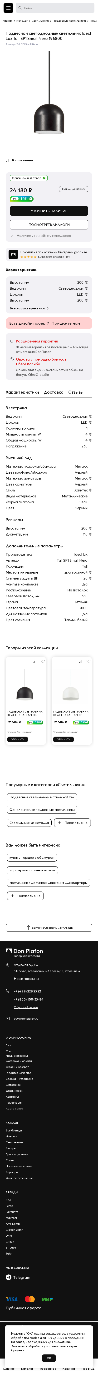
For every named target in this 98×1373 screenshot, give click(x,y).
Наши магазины (26, 978)
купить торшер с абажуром (32, 857)
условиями (77, 1333)
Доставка (54, 392)
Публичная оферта (23, 1307)
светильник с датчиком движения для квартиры (49, 883)
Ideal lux (81, 554)
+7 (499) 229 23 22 (27, 991)
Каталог (12, 1123)
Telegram (20, 1277)
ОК (49, 1358)
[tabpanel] (49, 97)
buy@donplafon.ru (26, 1018)
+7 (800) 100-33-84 (29, 999)
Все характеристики (27, 308)
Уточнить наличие (49, 211)
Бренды (12, 1192)
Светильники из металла (29, 823)
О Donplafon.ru (18, 1037)
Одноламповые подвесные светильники (42, 810)
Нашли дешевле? (73, 189)
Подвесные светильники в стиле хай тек (42, 797)
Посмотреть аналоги (49, 225)
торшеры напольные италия (32, 870)
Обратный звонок (26, 1007)
